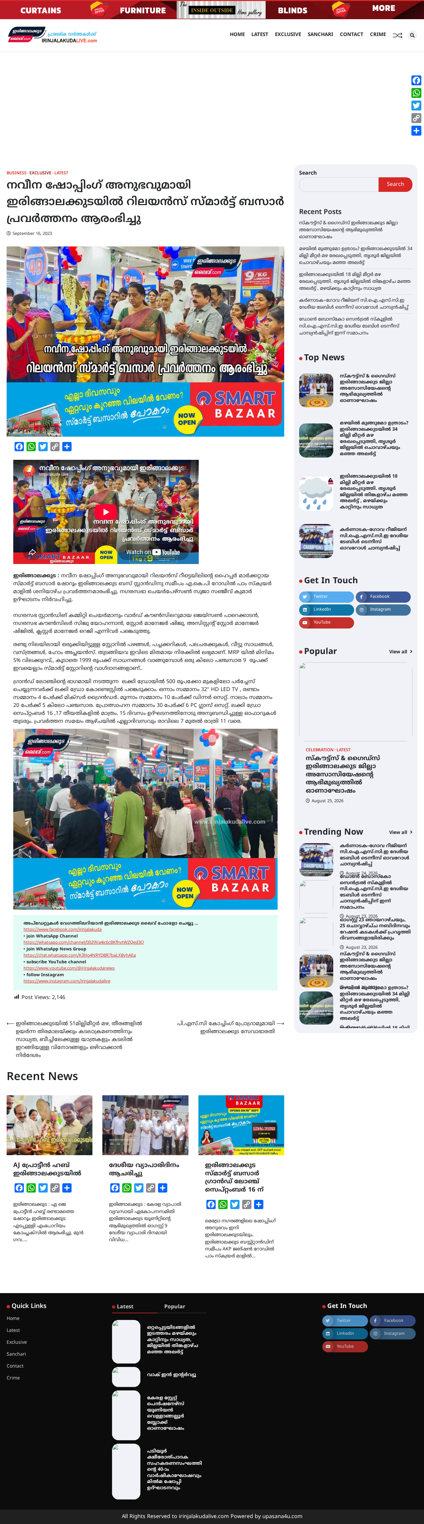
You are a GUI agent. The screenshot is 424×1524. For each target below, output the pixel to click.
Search (308, 173)
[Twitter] (416, 105)
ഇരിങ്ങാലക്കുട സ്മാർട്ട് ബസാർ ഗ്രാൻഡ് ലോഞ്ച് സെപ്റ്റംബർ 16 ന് (234, 1178)
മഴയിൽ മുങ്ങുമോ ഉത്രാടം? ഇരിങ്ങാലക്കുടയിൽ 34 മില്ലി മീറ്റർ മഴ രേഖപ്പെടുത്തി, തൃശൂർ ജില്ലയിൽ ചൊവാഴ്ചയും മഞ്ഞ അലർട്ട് (355, 256)
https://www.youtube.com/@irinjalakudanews (69, 968)
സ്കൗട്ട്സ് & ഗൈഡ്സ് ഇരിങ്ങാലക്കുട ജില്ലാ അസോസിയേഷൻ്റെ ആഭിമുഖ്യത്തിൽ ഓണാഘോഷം (348, 230)
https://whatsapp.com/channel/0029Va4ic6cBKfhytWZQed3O (84, 942)
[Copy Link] (416, 118)
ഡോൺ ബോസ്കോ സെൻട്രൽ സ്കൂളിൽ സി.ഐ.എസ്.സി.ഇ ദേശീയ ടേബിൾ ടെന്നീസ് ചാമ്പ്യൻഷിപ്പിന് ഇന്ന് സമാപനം (349, 326)
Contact (351, 35)
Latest (259, 35)
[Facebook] (416, 80)
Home (237, 35)
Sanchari (320, 35)
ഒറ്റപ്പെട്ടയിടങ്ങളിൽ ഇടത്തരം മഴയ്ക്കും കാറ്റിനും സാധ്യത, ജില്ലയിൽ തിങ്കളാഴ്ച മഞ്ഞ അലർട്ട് (172, 1340)
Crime (378, 35)
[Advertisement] (212, 101)
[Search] (412, 35)
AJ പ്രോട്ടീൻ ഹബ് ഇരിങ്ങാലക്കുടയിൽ (47, 1170)
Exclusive (288, 35)
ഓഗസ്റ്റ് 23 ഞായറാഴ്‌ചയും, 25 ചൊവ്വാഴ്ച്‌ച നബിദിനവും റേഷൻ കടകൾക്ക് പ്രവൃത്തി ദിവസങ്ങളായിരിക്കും (375, 929)
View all (398, 652)
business (16, 173)
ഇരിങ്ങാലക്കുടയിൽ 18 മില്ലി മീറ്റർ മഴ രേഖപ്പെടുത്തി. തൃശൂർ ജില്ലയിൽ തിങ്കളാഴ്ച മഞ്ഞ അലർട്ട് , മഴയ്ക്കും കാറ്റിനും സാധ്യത (355, 281)
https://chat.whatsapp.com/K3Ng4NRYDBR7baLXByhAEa (80, 955)
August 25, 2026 (328, 801)
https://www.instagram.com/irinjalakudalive (67, 981)
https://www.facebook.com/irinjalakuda (63, 930)
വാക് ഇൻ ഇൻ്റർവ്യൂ (171, 1375)
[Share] (416, 130)
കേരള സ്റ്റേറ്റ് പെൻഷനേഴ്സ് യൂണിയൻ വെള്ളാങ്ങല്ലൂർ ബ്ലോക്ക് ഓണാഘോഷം (165, 1413)
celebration (320, 750)
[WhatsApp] (416, 93)
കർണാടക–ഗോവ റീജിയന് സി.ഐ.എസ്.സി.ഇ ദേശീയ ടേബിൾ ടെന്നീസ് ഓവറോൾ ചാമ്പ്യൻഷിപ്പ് (374, 539)
